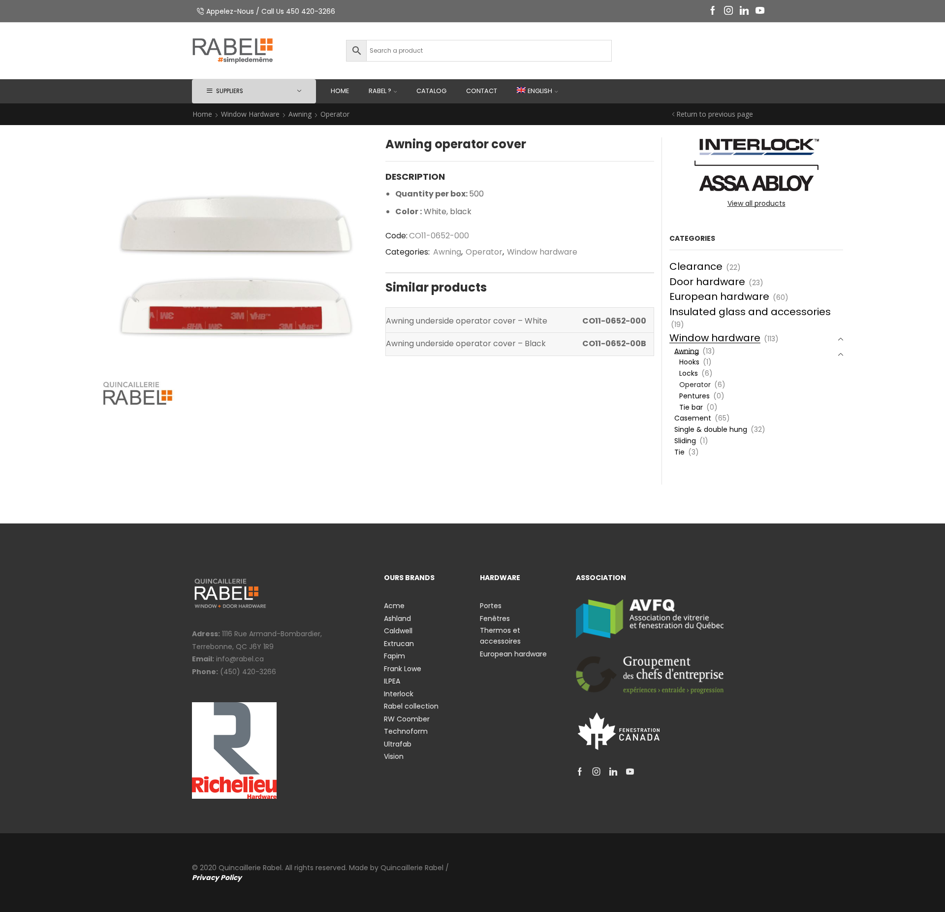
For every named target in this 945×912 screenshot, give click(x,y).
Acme (394, 606)
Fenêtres (495, 618)
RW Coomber (407, 719)
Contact (481, 91)
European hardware (719, 296)
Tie (679, 452)
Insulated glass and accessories (750, 312)
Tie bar (691, 407)
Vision (394, 756)
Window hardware (250, 114)
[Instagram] (728, 11)
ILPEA (392, 681)
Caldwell (398, 631)
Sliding (685, 441)
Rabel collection (411, 706)
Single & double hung (710, 429)
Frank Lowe (402, 669)
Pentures (694, 396)
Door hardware (707, 282)
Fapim (394, 656)
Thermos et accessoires (500, 635)
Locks (688, 373)
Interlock (398, 694)
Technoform (406, 731)
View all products (756, 203)
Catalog (431, 91)
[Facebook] (712, 11)
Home (340, 91)
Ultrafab (397, 744)
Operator (334, 114)
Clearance (696, 266)
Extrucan (399, 644)
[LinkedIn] (744, 11)
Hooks (689, 362)
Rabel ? (380, 91)
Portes (491, 606)
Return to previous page (714, 114)
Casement (692, 418)
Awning (300, 114)
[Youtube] (760, 11)
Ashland (397, 618)
